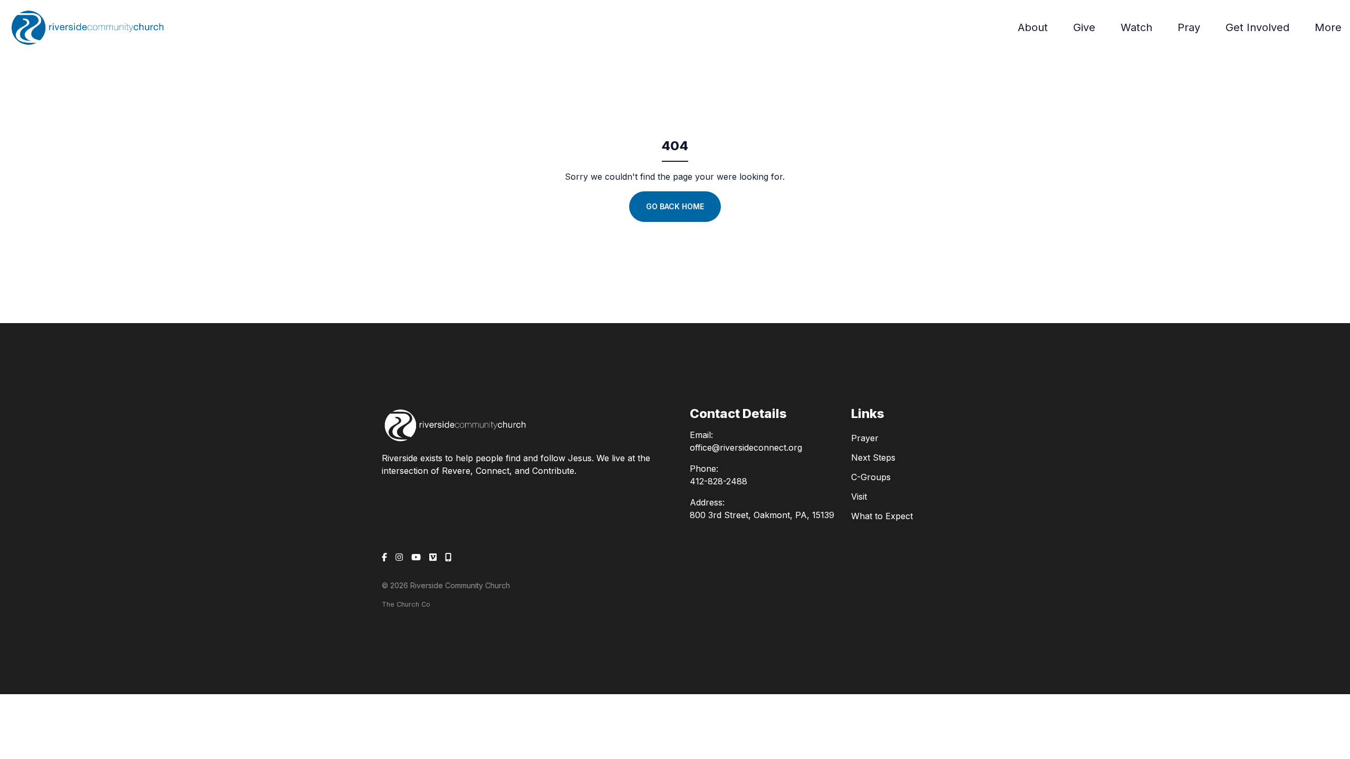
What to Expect (882, 516)
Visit (859, 496)
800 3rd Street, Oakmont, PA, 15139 (762, 515)
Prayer (865, 438)
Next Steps (873, 457)
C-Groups (871, 477)
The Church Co (406, 604)
